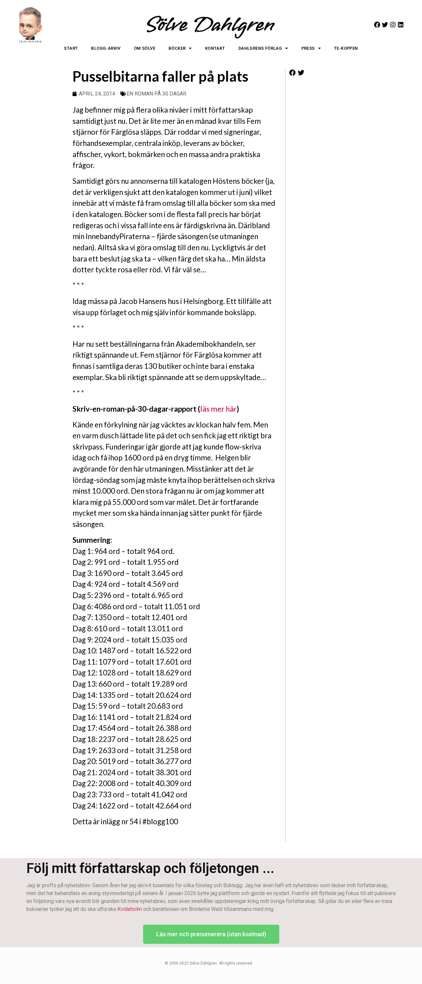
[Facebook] (377, 24)
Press (308, 48)
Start (71, 48)
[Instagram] (393, 24)
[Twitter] (385, 24)
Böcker (177, 48)
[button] (292, 73)
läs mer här (218, 408)
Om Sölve (144, 48)
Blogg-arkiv (105, 48)
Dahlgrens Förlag (260, 48)
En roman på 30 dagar (156, 94)
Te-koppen (346, 48)
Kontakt (215, 48)
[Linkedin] (401, 24)
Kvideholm (129, 909)
